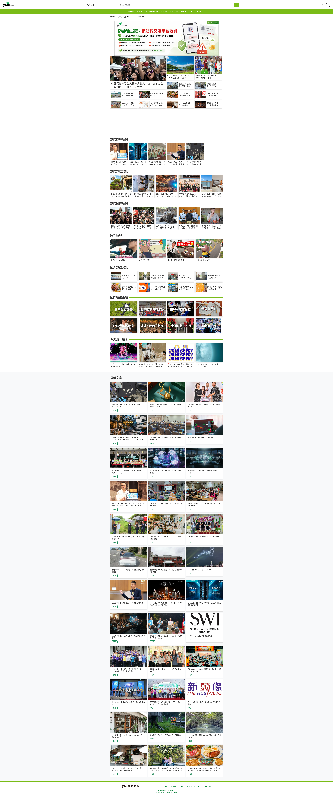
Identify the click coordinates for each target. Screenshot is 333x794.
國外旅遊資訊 (119, 267)
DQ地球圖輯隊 (151, 11)
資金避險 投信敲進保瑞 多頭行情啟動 (201, 438)
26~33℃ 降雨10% (139, 17)
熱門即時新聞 (119, 139)
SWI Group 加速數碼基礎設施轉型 (200, 636)
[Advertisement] (162, 123)
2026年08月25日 (116, 17)
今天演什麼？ (119, 339)
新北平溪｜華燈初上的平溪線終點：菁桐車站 (165, 735)
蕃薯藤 (8, 4)
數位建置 (200, 786)
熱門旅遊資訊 (119, 171)
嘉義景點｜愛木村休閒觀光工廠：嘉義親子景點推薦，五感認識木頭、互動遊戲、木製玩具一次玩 (166, 770)
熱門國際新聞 (119, 203)
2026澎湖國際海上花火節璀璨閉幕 (200, 570)
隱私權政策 (191, 786)
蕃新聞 (131, 11)
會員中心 (174, 786)
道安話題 (116, 235)
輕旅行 (140, 11)
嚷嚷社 (164, 11)
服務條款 (182, 786)
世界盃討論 (200, 11)
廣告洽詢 (208, 786)
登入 (323, 4)
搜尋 (172, 11)
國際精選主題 (119, 297)
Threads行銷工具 (184, 11)
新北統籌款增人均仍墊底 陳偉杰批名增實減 (127, 603)
